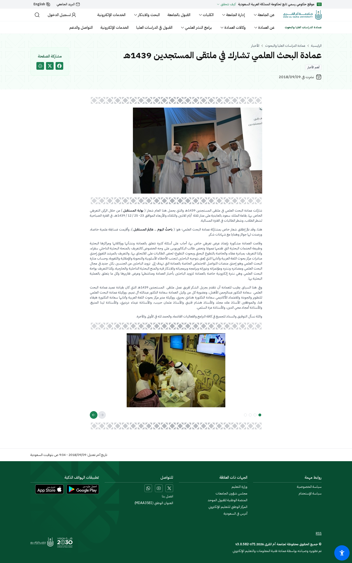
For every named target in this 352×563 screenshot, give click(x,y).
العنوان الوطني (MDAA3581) (154, 503)
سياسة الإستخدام (310, 493)
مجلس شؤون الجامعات (231, 493)
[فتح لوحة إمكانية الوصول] (342, 553)
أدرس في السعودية (235, 513)
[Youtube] (159, 488)
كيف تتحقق (228, 4)
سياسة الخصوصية (309, 486)
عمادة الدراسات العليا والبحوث (285, 45)
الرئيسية (316, 45)
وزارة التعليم (239, 486)
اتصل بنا (167, 496)
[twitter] (50, 66)
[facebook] (59, 66)
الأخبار (255, 45)
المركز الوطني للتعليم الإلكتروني (227, 507)
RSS (319, 533)
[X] (169, 488)
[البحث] (37, 15)
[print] (40, 66)
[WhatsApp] (148, 488)
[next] (93, 415)
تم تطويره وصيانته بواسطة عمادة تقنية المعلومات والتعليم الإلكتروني (277, 550)
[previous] (102, 415)
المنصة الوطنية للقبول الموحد (227, 500)
